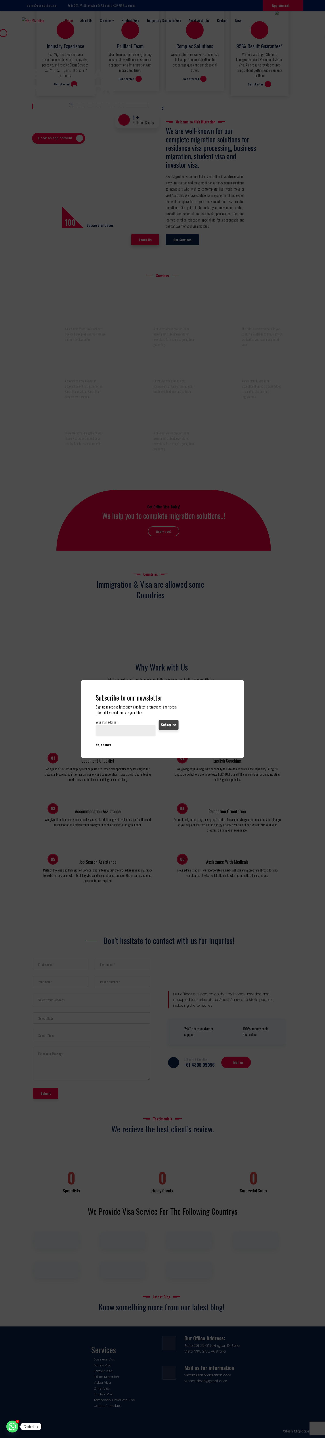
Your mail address (107, 722)
